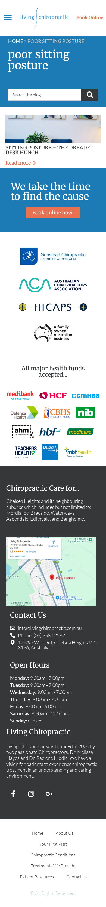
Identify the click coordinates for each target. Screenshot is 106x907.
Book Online (89, 17)
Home (15, 41)
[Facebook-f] (13, 794)
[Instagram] (31, 794)
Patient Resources (37, 876)
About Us (64, 833)
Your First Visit (53, 844)
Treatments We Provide (53, 866)
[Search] (89, 95)
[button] (8, 17)
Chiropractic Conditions (53, 855)
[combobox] (44, 95)
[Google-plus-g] (49, 794)
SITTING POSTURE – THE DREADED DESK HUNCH (49, 150)
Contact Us (77, 876)
